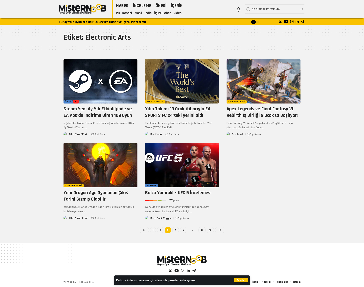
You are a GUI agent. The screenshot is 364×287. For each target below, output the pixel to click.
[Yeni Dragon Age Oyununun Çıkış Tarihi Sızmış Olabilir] (100, 165)
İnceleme (151, 185)
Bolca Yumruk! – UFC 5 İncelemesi (178, 193)
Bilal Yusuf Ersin (78, 134)
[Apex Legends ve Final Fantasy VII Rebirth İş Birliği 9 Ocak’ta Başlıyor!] (263, 81)
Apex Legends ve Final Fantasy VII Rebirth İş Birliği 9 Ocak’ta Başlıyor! (262, 112)
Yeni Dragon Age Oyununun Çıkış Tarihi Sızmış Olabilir (96, 196)
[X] (280, 21)
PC (76, 101)
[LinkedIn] (297, 21)
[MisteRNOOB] (182, 260)
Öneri (68, 101)
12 (202, 230)
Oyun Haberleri (155, 101)
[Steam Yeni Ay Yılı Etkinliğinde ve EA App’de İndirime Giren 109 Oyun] (100, 81)
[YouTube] (286, 21)
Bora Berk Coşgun (161, 218)
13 (210, 230)
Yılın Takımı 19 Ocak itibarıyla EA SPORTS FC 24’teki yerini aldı (177, 112)
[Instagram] (292, 21)
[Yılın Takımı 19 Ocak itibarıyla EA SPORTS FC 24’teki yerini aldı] (182, 81)
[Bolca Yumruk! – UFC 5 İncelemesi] (182, 165)
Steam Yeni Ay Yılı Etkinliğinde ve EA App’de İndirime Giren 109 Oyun (98, 112)
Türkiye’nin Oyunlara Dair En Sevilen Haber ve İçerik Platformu (102, 22)
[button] (241, 280)
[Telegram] (302, 21)
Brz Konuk (156, 134)
